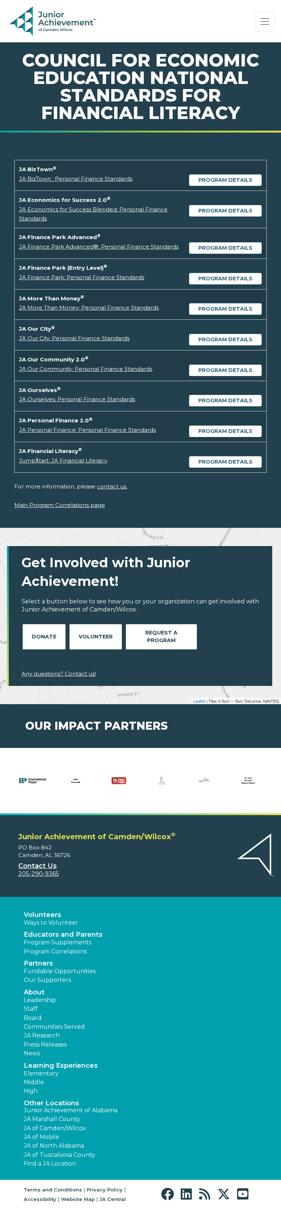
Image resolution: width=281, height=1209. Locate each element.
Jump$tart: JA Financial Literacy (63, 460)
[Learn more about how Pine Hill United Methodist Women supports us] (205, 785)
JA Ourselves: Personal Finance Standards (77, 399)
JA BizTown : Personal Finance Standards (75, 178)
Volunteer (96, 636)
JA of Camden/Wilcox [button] (55, 1128)
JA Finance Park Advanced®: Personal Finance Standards (99, 246)
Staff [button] (31, 1008)
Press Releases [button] (45, 1044)
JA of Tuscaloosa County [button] (59, 1154)
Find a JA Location (50, 1163)
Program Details (225, 180)
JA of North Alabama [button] (54, 1145)
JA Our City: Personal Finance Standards (74, 338)
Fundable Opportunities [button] (59, 971)
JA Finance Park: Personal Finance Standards (81, 277)
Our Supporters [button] (47, 979)
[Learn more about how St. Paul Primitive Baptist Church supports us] (248, 785)
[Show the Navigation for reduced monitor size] (265, 21)
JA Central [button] (113, 1199)
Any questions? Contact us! (59, 673)
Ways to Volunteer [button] (51, 922)
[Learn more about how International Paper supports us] (32, 785)
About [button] (34, 992)
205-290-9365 (38, 873)
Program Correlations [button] (55, 951)
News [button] (32, 1053)
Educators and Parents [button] (63, 934)
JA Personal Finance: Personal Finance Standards (87, 429)
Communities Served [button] (54, 1026)
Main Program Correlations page (59, 505)
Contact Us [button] (37, 866)
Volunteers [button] (42, 914)
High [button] (31, 1090)
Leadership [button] (40, 1000)
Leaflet (199, 701)
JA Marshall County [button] (52, 1119)
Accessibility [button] (40, 1199)
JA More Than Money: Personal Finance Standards (89, 307)
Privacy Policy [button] (105, 1190)
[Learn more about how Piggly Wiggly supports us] (119, 785)
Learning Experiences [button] (61, 1065)
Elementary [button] (41, 1073)
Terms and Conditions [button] (53, 1190)
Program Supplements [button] (57, 942)
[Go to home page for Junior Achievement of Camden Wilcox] (53, 21)
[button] (169, 1194)
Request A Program (161, 636)
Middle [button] (34, 1082)
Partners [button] (38, 963)
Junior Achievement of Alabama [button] (70, 1110)
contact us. (112, 486)
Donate (44, 636)
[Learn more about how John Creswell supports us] (76, 785)
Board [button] (33, 1017)
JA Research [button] (42, 1035)
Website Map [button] (78, 1199)
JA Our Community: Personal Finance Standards (85, 368)
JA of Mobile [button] (41, 1136)
